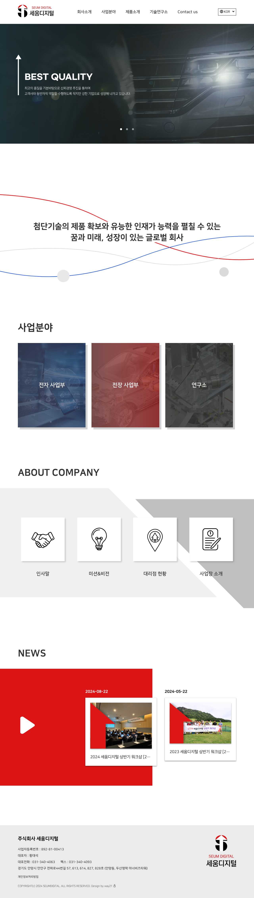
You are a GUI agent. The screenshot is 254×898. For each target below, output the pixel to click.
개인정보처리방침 (28, 876)
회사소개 (84, 12)
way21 (108, 886)
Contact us (188, 12)
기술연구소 (159, 12)
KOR (227, 11)
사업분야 (108, 12)
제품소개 (133, 12)
